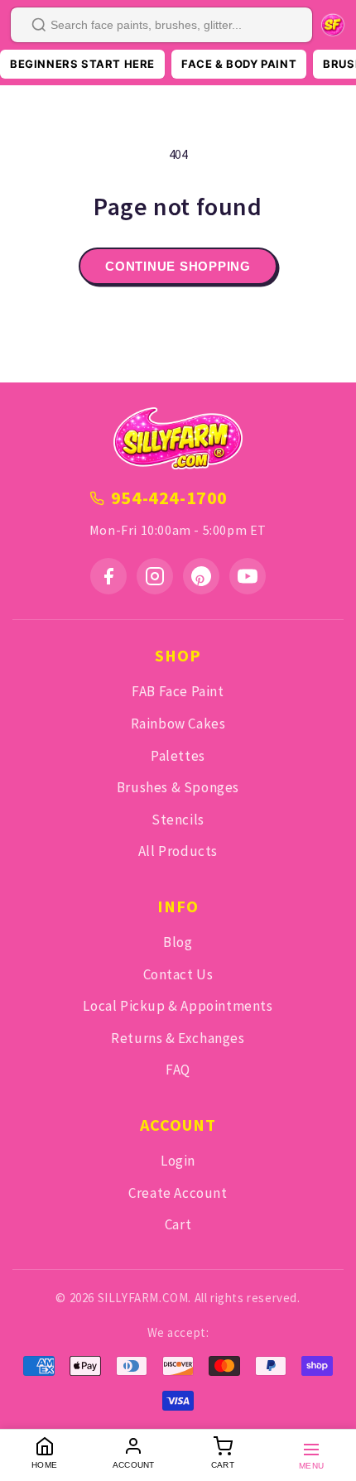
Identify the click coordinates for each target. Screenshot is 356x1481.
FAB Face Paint (178, 691)
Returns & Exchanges (177, 1038)
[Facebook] (108, 576)
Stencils (178, 819)
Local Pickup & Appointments (177, 1006)
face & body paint (238, 63)
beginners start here (82, 63)
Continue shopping (178, 266)
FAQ (178, 1069)
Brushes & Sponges (178, 787)
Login (178, 1161)
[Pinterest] (201, 576)
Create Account (177, 1193)
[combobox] (161, 24)
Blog (177, 942)
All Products (178, 851)
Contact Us (178, 974)
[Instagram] (155, 576)
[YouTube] (247, 576)
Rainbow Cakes (178, 723)
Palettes (178, 756)
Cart (178, 1224)
